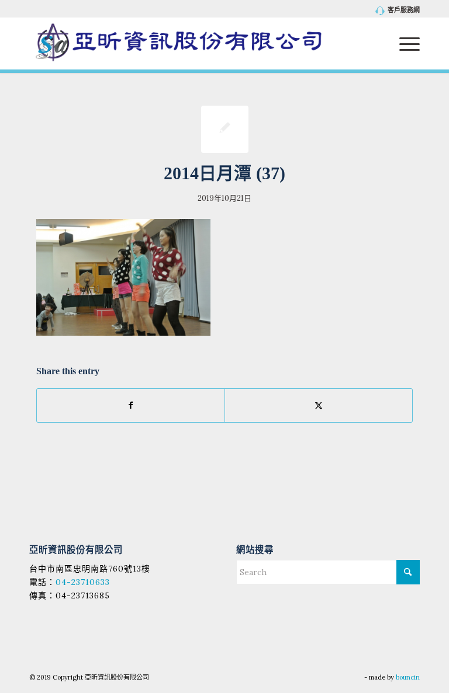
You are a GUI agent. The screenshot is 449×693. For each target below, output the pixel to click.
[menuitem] (394, 11)
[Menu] (404, 43)
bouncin (408, 677)
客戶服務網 (404, 10)
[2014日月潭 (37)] (224, 129)
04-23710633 (83, 582)
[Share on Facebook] (130, 405)
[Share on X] (318, 405)
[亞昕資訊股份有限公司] (178, 43)
